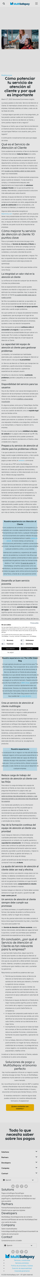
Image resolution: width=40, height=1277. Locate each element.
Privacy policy (34, 623)
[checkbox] (3, 640)
